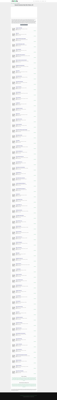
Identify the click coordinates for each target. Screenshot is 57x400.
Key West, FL (26, 378)
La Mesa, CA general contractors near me (29, 377)
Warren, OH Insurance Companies (17, 384)
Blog (22, 395)
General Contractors (15, 3)
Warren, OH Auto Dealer (26, 384)
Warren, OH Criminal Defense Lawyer (31, 385)
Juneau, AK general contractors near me (15, 377)
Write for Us (29, 395)
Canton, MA (31, 378)
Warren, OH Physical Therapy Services (23, 385)
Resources (34, 395)
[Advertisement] (24, 12)
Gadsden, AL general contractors (23, 377)
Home (11, 3)
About (36, 395)
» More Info (35, 30)
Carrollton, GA (28, 378)
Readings (32, 395)
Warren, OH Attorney (22, 384)
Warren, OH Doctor (18, 385)
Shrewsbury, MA (33, 378)
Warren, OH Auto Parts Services (31, 384)
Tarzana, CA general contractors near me (20, 378)
